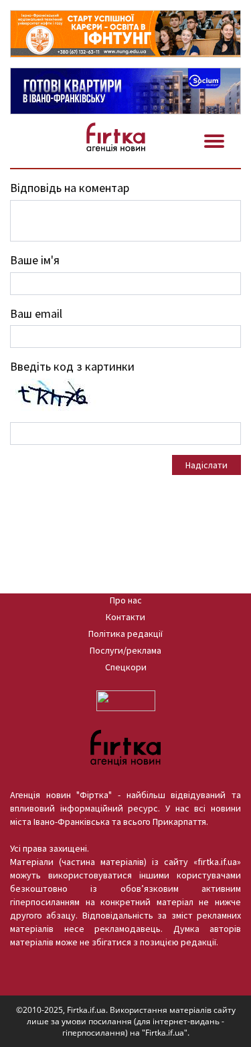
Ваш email (36, 313)
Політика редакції (125, 634)
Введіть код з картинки (72, 366)
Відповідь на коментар (69, 187)
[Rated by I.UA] (125, 700)
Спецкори (126, 667)
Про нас (126, 600)
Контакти (125, 617)
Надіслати (206, 465)
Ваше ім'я (35, 260)
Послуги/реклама (125, 650)
